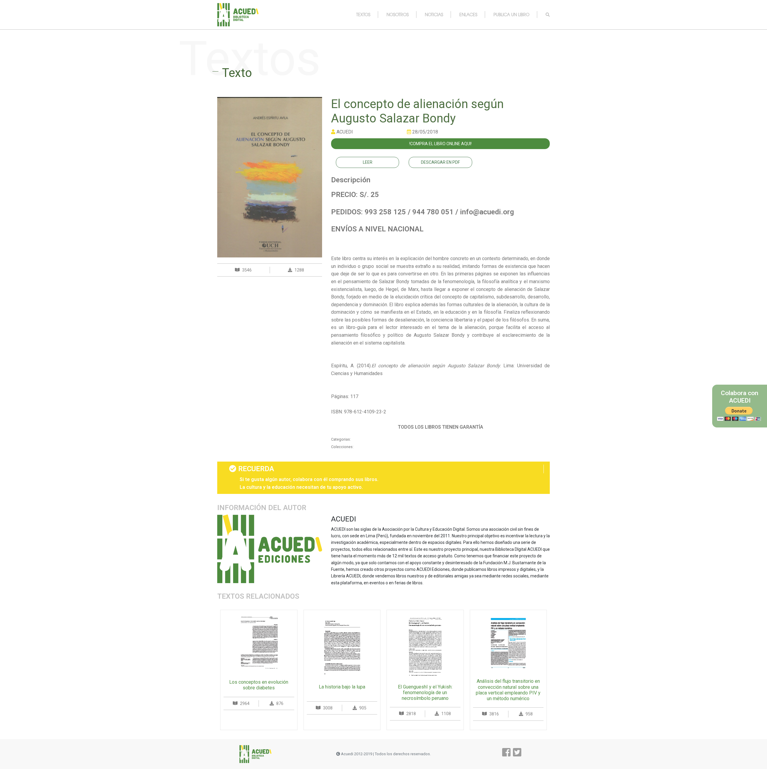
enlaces (468, 14)
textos (363, 14)
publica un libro (511, 14)
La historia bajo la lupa (342, 687)
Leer (367, 162)
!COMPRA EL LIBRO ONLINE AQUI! (440, 143)
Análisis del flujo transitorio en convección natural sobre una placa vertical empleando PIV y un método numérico (508, 689)
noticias (434, 14)
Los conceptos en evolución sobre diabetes (258, 685)
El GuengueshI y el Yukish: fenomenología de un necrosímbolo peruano (425, 692)
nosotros (397, 14)
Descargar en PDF (440, 162)
